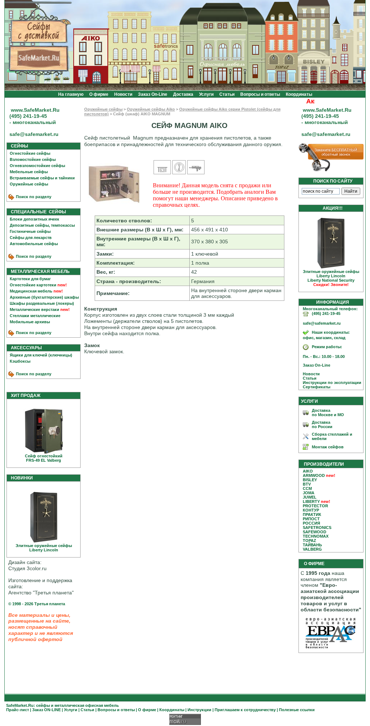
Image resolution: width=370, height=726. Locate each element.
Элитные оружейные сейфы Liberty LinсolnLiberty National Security (331, 278)
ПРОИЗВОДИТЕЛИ (324, 464)
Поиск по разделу (33, 197)
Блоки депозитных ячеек (34, 219)
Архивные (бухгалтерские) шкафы (44, 297)
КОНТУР (311, 510)
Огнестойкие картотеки (33, 285)
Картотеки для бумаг (30, 279)
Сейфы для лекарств (31, 237)
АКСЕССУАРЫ (25, 347)
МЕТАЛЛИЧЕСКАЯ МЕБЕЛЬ (39, 271)
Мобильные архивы (30, 322)
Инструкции (199, 710)
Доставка (183, 94)
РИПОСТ (311, 519)
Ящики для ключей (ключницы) (41, 355)
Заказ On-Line (152, 94)
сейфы (43, 705)
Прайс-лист (17, 710)
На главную (70, 94)
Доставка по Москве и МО (328, 412)
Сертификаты (315, 387)
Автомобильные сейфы (34, 244)
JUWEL (310, 497)
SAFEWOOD (314, 532)
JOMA (308, 493)
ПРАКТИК (312, 514)
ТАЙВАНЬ (312, 545)
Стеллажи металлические (35, 315)
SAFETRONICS (317, 527)
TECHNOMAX (315, 536)
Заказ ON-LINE (46, 710)
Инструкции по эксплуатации (330, 382)
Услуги (206, 94)
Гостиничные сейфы (30, 231)
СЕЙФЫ (18, 146)
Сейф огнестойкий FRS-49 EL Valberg (44, 458)
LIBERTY (311, 501)
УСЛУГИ (309, 401)
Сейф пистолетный (107, 138)
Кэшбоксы (20, 361)
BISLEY (310, 480)
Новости (123, 94)
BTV (307, 484)
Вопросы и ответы (260, 94)
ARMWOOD (314, 475)
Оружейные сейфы (29, 184)
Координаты (299, 94)
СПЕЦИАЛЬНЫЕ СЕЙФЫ (37, 211)
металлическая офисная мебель (87, 705)
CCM (307, 488)
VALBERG (312, 549)
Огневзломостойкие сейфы (37, 165)
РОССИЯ (311, 523)
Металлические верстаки (34, 309)
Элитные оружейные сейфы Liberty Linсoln (44, 547)
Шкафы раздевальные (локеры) (42, 303)
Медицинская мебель (31, 291)
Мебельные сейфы (29, 172)
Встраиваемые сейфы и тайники (42, 178)
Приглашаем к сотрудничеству (245, 710)
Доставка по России (322, 424)
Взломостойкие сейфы (33, 159)
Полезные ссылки (297, 710)
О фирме (98, 94)
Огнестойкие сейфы (30, 153)
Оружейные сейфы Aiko (151, 109)
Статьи (227, 94)
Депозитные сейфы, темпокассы (42, 225)
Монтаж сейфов (328, 447)
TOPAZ (309, 540)
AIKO (308, 471)
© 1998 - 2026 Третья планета (36, 604)
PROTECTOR (315, 506)
